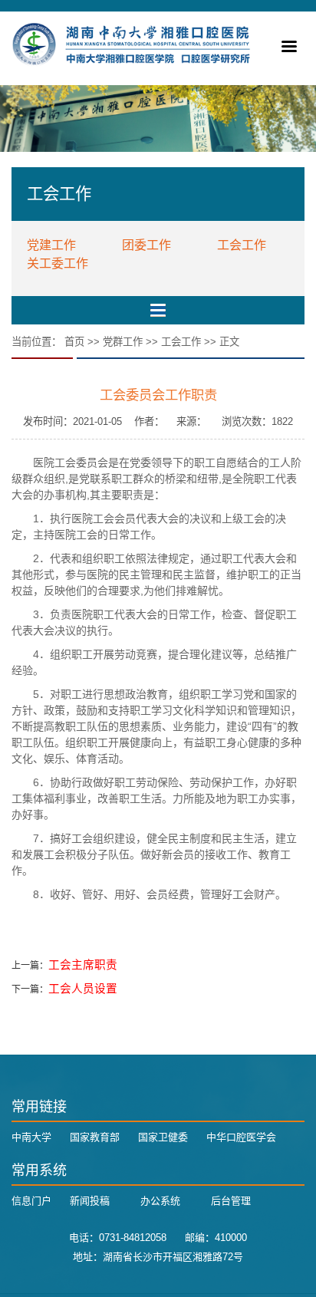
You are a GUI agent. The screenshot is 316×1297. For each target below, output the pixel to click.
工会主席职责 (82, 965)
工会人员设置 (82, 989)
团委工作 (146, 245)
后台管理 (231, 1200)
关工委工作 (57, 263)
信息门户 (31, 1200)
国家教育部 (95, 1137)
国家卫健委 (163, 1137)
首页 (74, 341)
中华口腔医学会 (241, 1137)
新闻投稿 (90, 1200)
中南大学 (31, 1137)
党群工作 (123, 341)
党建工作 (51, 245)
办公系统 (160, 1200)
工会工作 (241, 245)
